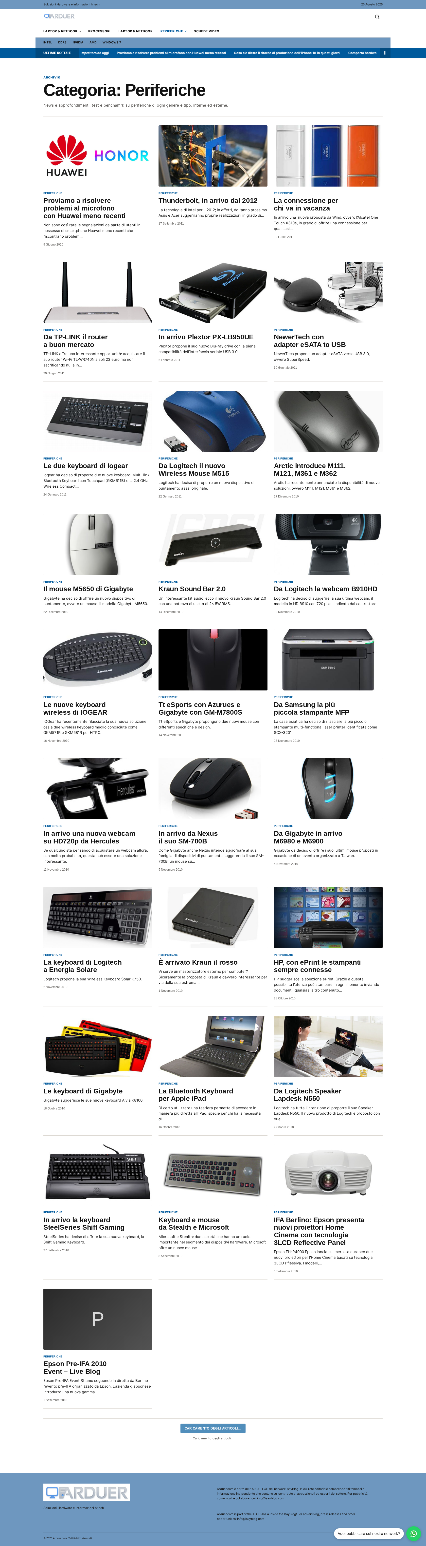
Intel (47, 42)
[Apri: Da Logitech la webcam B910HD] (328, 544)
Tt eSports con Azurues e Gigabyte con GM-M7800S (200, 708)
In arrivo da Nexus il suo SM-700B (188, 837)
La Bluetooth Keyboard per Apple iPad (196, 1095)
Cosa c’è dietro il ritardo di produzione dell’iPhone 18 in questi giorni (230, 53)
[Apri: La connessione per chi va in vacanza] (328, 156)
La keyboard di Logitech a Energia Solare (82, 966)
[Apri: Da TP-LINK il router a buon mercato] (97, 292)
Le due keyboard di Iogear (85, 466)
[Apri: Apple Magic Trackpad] (97, 1448)
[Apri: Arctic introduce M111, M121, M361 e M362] (328, 421)
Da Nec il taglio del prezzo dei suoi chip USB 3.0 (200, 1496)
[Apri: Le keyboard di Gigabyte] (97, 1046)
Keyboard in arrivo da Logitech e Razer (191, 1367)
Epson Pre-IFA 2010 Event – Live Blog (75, 1367)
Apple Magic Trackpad (79, 1492)
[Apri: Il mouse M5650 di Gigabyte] (97, 544)
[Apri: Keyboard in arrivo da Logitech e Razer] (213, 1319)
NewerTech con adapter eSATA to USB (310, 340)
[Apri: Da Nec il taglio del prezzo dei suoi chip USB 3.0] (213, 1448)
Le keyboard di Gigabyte (83, 1091)
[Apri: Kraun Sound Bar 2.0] (213, 544)
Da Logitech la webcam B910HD (325, 589)
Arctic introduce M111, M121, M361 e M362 (310, 469)
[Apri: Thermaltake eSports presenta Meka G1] (328, 1319)
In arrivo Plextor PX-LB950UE (206, 337)
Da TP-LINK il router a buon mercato (75, 340)
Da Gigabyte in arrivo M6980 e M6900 (308, 837)
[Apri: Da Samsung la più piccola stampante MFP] (328, 659)
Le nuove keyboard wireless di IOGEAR (75, 708)
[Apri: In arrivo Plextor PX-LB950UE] (213, 292)
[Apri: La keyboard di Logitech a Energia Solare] (97, 917)
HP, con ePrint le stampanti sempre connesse (317, 966)
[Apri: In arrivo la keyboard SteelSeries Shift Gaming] (97, 1175)
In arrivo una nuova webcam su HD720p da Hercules (89, 837)
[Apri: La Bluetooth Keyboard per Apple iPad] (213, 1046)
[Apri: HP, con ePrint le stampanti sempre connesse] (328, 917)
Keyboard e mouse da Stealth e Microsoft (194, 1223)
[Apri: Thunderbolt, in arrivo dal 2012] (213, 156)
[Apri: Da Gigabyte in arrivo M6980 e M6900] (328, 788)
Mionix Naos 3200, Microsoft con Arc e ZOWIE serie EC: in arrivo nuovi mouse (319, 1500)
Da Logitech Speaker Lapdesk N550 (307, 1095)
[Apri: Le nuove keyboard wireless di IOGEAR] (97, 659)
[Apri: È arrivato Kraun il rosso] (213, 917)
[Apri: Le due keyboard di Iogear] (97, 421)
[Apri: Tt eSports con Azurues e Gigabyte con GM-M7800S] (213, 659)
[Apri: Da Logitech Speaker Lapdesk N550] (328, 1046)
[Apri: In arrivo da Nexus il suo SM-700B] (213, 788)
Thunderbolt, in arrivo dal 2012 (208, 200)
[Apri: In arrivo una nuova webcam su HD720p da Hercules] (97, 788)
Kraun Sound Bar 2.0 (192, 589)
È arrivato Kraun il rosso (198, 962)
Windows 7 (112, 42)
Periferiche (171, 31)
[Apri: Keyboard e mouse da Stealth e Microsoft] (213, 1175)
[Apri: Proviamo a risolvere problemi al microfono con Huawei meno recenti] (97, 156)
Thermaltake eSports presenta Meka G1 (307, 1367)
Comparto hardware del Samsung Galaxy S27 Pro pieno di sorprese (344, 53)
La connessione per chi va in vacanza (306, 204)
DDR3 (62, 42)
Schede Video (206, 31)
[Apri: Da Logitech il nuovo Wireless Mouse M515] (213, 421)
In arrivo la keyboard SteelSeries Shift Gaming (83, 1223)
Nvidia (78, 42)
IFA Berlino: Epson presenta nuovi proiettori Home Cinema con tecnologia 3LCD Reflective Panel (319, 1231)
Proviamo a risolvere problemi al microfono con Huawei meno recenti (114, 53)
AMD (93, 42)
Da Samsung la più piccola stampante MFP (312, 708)
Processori (99, 31)
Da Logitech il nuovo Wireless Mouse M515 (194, 469)
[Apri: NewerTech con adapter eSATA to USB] (328, 292)
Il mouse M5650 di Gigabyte (88, 589)
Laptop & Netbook (60, 31)
